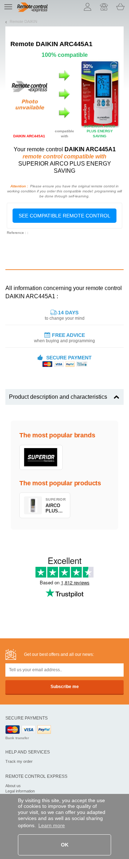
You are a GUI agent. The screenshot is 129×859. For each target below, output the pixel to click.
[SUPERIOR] (41, 457)
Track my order (19, 761)
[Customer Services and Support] (104, 6)
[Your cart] (120, 6)
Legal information (20, 791)
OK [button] (64, 845)
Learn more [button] (51, 825)
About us (13, 786)
